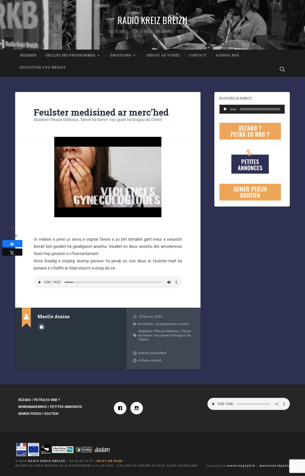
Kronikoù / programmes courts (163, 324)
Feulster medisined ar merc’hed (101, 112)
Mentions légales (274, 465)
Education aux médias (43, 67)
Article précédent (152, 353)
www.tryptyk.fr (241, 465)
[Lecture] (225, 109)
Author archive (42, 327)
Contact (198, 55)
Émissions (121, 55)
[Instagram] (137, 408)
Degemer (28, 55)
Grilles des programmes (71, 55)
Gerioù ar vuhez (163, 55)
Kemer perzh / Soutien (38, 414)
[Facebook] (121, 408)
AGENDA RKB (227, 55)
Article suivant (149, 360)
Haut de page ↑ (111, 461)
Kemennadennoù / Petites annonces (50, 407)
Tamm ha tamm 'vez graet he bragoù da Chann (121, 119)
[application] (252, 109)
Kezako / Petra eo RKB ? (39, 400)
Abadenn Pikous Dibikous (56, 119)
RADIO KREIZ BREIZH (152, 20)
